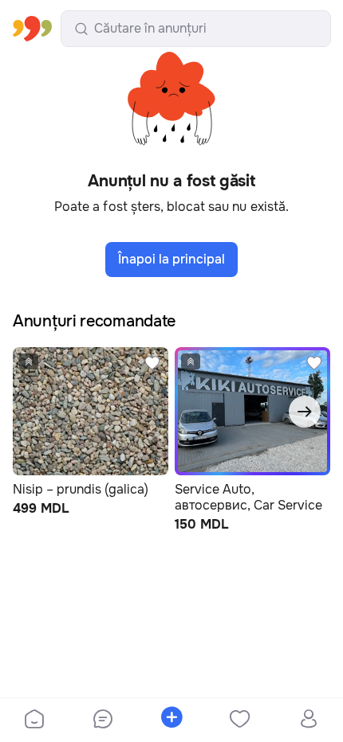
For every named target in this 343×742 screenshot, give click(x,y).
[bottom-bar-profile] (309, 720)
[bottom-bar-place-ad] (171, 720)
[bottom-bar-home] (34, 720)
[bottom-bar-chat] (103, 720)
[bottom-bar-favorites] (240, 720)
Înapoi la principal (171, 259)
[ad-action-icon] (152, 363)
